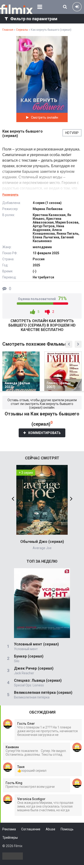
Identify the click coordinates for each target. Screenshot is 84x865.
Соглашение (30, 829)
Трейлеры (10, 837)
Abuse (50, 829)
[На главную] (16, 9)
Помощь (67, 829)
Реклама (9, 829)
